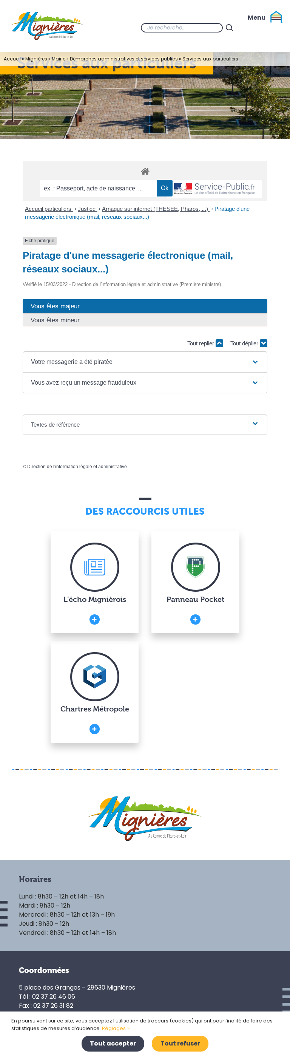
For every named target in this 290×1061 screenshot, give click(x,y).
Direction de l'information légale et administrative (77, 466)
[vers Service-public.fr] (214, 189)
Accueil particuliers (49, 209)
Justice (87, 209)
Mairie (58, 59)
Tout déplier (245, 343)
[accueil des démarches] (145, 171)
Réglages (114, 1028)
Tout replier (201, 343)
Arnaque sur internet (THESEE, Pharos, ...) (156, 209)
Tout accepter (113, 1043)
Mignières (36, 59)
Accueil (12, 59)
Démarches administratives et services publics (124, 59)
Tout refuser (180, 1043)
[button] (144, 362)
